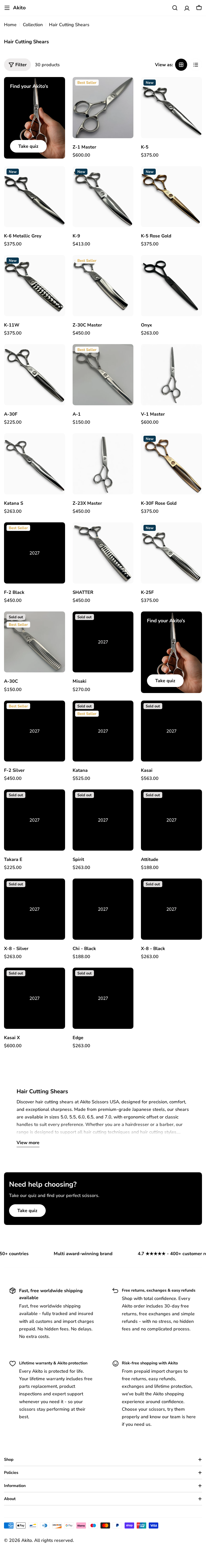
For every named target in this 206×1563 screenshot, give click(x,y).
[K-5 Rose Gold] (171, 196)
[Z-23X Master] (103, 463)
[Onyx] (171, 285)
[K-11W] (34, 285)
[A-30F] (34, 374)
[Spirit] (103, 820)
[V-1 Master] (171, 374)
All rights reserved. (54, 1540)
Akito (19, 8)
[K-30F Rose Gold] (171, 463)
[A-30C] (34, 642)
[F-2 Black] (34, 553)
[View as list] (195, 64)
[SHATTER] (103, 553)
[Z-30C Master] (103, 285)
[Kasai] (171, 731)
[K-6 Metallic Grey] (34, 196)
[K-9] (103, 196)
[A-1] (103, 374)
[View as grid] (181, 64)
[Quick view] (126, 88)
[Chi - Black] (103, 909)
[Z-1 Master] (103, 107)
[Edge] (103, 998)
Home (10, 25)
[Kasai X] (34, 998)
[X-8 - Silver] (34, 909)
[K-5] (171, 107)
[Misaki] (103, 642)
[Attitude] (171, 820)
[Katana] (103, 731)
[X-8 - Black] (171, 909)
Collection (33, 25)
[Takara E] (34, 820)
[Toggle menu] (7, 8)
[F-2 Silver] (34, 731)
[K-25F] (171, 553)
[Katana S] (34, 463)
